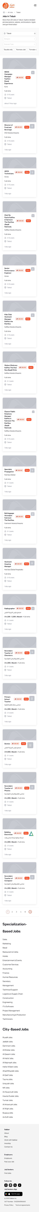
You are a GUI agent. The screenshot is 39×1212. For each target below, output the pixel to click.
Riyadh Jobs (7, 1037)
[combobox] (21, 39)
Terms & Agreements (22, 1205)
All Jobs (10, 12)
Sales (5, 939)
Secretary (7, 981)
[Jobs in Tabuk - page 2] (30, 911)
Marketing (7, 943)
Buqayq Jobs (8, 1113)
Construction (8, 998)
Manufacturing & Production (14, 1014)
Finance (6, 973)
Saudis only (8, 49)
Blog (6, 1136)
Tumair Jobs (8, 1100)
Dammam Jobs (9, 1045)
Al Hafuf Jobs (8, 1058)
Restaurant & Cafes (10, 952)
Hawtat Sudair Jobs (11, 1096)
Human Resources (10, 977)
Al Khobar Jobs (9, 1050)
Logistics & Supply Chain (13, 994)
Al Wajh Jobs (8, 1108)
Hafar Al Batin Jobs (10, 1066)
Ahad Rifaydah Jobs (11, 1071)
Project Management (11, 1010)
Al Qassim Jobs (9, 1054)
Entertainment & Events (12, 960)
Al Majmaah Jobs (9, 1062)
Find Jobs (7, 1173)
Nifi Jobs (6, 1087)
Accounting (7, 968)
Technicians (8, 1019)
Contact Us (8, 1147)
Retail (5, 947)
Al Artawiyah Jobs (10, 1104)
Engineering (7, 1002)
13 (25, 912)
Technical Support (10, 989)
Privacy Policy (8, 1205)
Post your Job (9, 1162)
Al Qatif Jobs (8, 1075)
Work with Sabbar (10, 1140)
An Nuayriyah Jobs (10, 1092)
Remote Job (21, 49)
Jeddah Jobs (8, 1041)
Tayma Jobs (7, 1079)
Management (8, 985)
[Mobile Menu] (35, 5)
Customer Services (10, 964)
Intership (7, 1143)
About (6, 1133)
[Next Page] (30, 912)
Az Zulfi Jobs (8, 1117)
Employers (8, 1158)
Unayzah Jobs (8, 1083)
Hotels (5, 956)
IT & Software (8, 1006)
